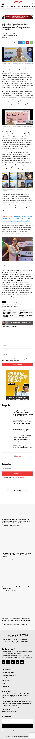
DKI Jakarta (5, 705)
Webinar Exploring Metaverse (10, 306)
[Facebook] (20, 42)
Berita (5, 639)
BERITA (4, 22)
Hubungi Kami (6, 681)
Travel (17, 641)
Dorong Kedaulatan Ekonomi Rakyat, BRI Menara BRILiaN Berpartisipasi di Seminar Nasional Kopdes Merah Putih (23, 413)
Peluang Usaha (26, 639)
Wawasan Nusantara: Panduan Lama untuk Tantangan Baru (21, 430)
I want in (16, 473)
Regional (7, 641)
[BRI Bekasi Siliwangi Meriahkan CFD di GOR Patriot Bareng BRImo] (6, 446)
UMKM (9, 639)
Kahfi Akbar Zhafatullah (13, 33)
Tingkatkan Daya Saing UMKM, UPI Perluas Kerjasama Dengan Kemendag (9, 314)
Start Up (15, 639)
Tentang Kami (6, 669)
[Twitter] (23, 42)
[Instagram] (8, 662)
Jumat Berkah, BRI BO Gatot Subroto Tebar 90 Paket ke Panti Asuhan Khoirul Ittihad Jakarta (22, 421)
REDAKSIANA (5, 711)
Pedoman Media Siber (9, 675)
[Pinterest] (27, 42)
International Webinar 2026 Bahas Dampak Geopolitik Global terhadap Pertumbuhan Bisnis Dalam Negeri (22, 438)
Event (10, 22)
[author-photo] (3, 525)
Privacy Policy (20, 477)
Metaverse (25, 302)
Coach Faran (10, 302)
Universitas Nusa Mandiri (9, 304)
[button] (32, 4)
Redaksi (6, 525)
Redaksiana (5, 686)
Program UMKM (24, 641)
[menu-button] (3, 4)
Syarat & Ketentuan (8, 672)
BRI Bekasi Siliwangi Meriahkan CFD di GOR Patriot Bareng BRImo (23, 446)
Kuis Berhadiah (17, 643)
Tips (20, 639)
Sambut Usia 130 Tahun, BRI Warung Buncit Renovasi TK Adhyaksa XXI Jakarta (25, 314)
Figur (12, 641)
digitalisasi (18, 302)
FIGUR (16, 22)
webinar (19, 304)
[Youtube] (22, 662)
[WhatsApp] (31, 42)
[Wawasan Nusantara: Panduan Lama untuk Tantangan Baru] (6, 430)
